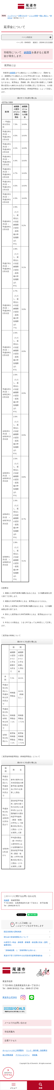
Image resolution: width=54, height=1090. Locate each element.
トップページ (12, 16)
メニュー (13, 1088)
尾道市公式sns (10, 997)
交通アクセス (11, 1040)
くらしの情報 (33, 16)
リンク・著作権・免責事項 (36, 1050)
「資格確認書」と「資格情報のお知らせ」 (20, 950)
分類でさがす (22, 16)
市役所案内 (10, 1032)
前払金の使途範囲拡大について (16, 937)
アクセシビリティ (23, 1055)
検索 (40, 1088)
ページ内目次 (27, 37)
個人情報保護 (8, 1055)
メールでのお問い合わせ (16, 1023)
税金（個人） (44, 16)
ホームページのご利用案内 (13, 1050)
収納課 (6, 900)
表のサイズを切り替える (27, 98)
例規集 (34, 1055)
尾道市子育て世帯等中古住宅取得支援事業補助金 (23, 956)
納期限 (27, 52)
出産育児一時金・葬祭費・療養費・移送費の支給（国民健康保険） (26, 943)
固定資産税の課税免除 (12, 932)
